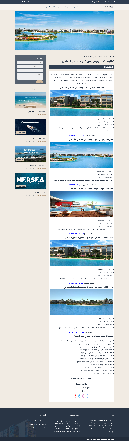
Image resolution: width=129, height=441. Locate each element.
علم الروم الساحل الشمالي (37, 111)
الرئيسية (75, 6)
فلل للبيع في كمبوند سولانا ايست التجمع (66, 431)
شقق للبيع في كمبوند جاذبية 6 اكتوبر (67, 428)
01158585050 (39, 420)
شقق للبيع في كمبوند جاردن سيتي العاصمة (65, 420)
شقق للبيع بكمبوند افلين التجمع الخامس (66, 423)
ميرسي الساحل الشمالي (37, 192)
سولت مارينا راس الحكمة (37, 165)
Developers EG (91, 439)
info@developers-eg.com (36, 424)
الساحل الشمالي (21, 105)
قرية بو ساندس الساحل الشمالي (74, 87)
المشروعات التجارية (44, 6)
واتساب (80, 390)
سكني (60, 6)
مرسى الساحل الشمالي (37, 138)
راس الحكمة (20, 159)
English (94, 1)
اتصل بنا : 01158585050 (76, 135)
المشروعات (68, 6)
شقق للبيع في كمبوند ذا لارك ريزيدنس (66, 426)
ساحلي (54, 6)
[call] (127, 227)
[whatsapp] (127, 230)
